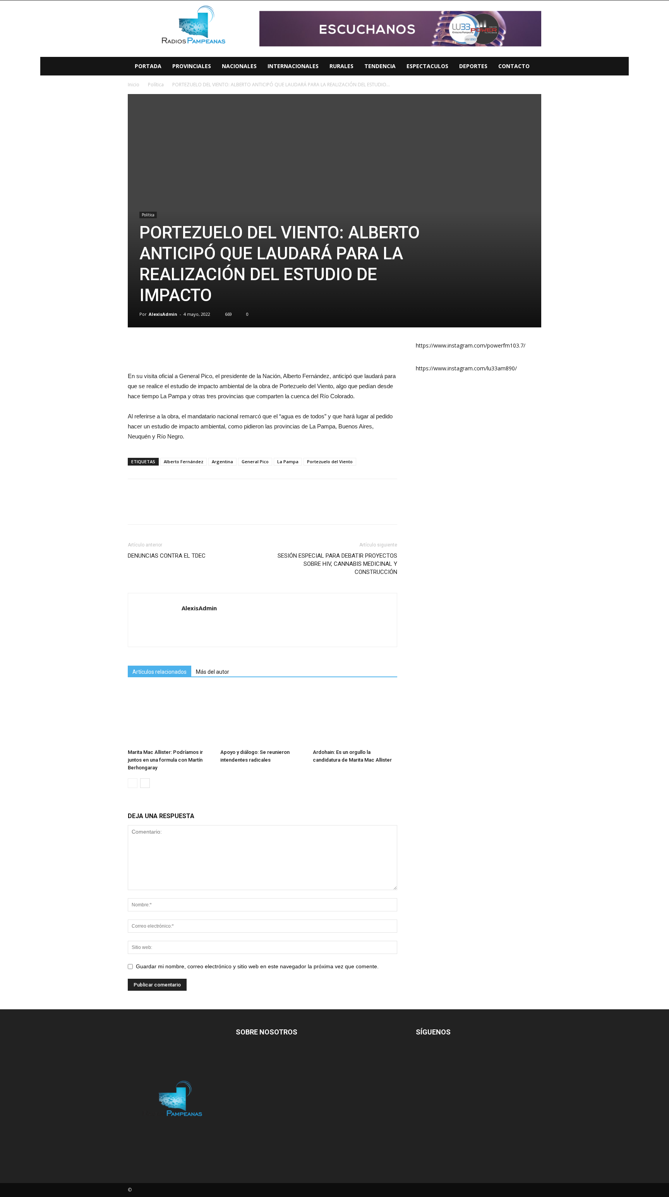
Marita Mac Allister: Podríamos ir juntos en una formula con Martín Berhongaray (165, 760)
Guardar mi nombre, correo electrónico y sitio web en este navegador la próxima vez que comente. (257, 966)
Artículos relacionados (159, 672)
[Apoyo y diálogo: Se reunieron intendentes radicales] (262, 717)
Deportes (473, 66)
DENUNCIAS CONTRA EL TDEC (167, 555)
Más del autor (212, 672)
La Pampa (287, 461)
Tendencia (380, 66)
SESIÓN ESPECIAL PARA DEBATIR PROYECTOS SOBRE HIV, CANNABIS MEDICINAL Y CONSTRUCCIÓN (337, 563)
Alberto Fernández (183, 461)
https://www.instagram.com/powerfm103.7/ (470, 345)
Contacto (514, 66)
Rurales (341, 66)
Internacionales (293, 66)
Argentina (222, 461)
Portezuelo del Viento (330, 461)
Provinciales (191, 66)
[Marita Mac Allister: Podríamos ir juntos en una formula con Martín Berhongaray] (170, 717)
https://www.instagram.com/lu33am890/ (466, 368)
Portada (148, 66)
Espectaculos (427, 66)
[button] (619, 66)
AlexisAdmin (163, 314)
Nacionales (239, 66)
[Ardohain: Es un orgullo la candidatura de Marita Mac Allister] (355, 717)
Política (148, 214)
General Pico (255, 461)
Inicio (133, 84)
